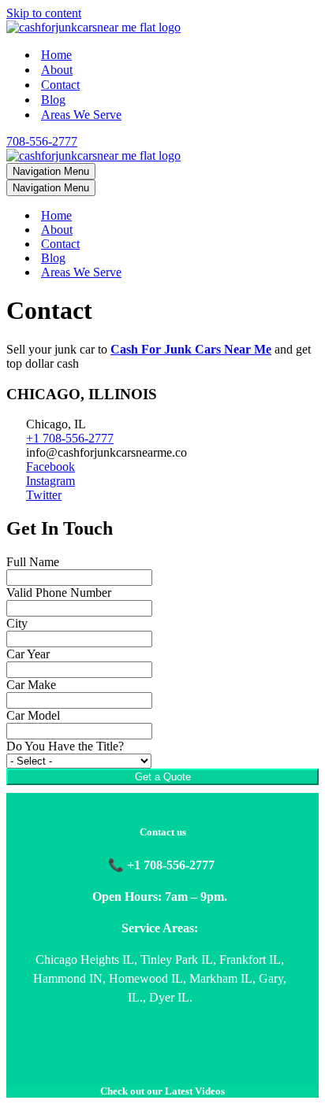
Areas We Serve (81, 114)
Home (56, 54)
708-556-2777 (41, 141)
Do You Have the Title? (65, 746)
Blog (53, 99)
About (57, 69)
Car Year (28, 654)
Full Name (32, 562)
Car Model (33, 715)
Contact (60, 84)
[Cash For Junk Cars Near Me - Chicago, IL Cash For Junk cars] (93, 27)
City (17, 623)
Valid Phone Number (58, 592)
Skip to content (43, 13)
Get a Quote (163, 777)
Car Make (31, 684)
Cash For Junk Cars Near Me (190, 349)
